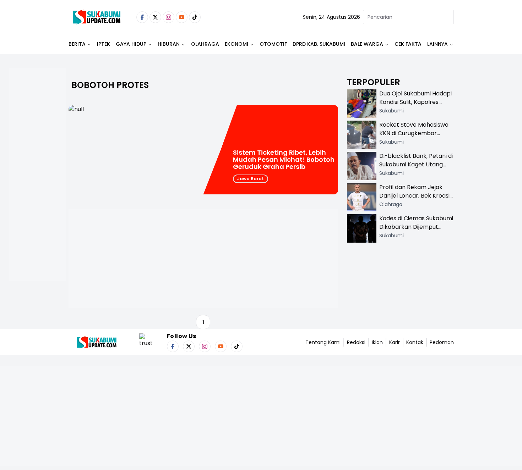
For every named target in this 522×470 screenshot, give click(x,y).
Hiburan (169, 44)
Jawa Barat (250, 179)
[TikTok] (195, 17)
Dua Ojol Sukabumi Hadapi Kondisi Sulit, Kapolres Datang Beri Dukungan (415, 102)
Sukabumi (391, 110)
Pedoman (442, 342)
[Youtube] (181, 17)
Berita (77, 44)
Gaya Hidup (131, 44)
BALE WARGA (367, 44)
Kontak (414, 342)
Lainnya (437, 44)
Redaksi (356, 342)
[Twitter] (155, 17)
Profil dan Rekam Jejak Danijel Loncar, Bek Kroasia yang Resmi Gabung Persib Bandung (416, 200)
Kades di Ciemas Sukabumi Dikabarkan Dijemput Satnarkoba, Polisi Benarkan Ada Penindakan (416, 231)
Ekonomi (236, 44)
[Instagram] (168, 17)
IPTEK (103, 44)
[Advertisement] (37, 197)
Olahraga (205, 44)
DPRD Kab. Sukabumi (319, 44)
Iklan (377, 342)
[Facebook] (142, 17)
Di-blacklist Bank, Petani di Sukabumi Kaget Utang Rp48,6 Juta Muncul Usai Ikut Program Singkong (416, 169)
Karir (394, 342)
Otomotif (273, 44)
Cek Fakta (408, 44)
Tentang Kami (323, 342)
